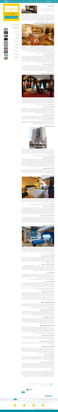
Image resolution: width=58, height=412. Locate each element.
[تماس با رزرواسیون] (15, 405)
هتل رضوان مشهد (17, 41)
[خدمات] (43, 405)
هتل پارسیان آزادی (47, 408)
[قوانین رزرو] (24, 405)
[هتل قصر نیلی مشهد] (6, 48)
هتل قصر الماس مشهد (34, 98)
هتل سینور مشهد (52, 149)
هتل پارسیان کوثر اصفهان (38, 408)
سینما (41, 402)
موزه (46, 402)
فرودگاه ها (33, 402)
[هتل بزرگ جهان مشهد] (6, 32)
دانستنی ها (49, 4)
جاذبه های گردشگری (49, 402)
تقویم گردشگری (44, 402)
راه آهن (28, 402)
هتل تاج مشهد (17, 34)
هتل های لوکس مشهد (44, 4)
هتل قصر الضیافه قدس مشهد (15, 28)
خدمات (43, 406)
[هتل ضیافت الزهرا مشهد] (6, 55)
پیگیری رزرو (31, 1)
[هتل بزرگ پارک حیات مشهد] (6, 51)
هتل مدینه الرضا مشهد (31, 199)
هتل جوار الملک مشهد (16, 57)
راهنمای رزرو (33, 406)
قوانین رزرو (24, 406)
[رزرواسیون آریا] (17, 1)
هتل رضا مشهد (17, 44)
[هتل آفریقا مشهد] (6, 39)
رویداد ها (31, 402)
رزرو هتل (41, 1)
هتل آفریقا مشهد (17, 38)
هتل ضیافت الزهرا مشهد (16, 54)
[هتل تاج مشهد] (6, 35)
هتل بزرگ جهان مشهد (16, 31)
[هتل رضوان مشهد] (6, 42)
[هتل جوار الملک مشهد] (6, 58)
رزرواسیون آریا (48, 1)
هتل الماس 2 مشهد (51, 247)
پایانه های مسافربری (37, 402)
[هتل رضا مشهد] (6, 45)
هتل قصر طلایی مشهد (51, 46)
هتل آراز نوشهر (43, 408)
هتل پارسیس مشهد (51, 274)
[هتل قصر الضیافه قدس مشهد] (6, 29)
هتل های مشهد (16, 60)
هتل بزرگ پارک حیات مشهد (16, 50)
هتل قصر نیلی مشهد (16, 47)
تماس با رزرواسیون (14, 406)
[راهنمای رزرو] (34, 405)
